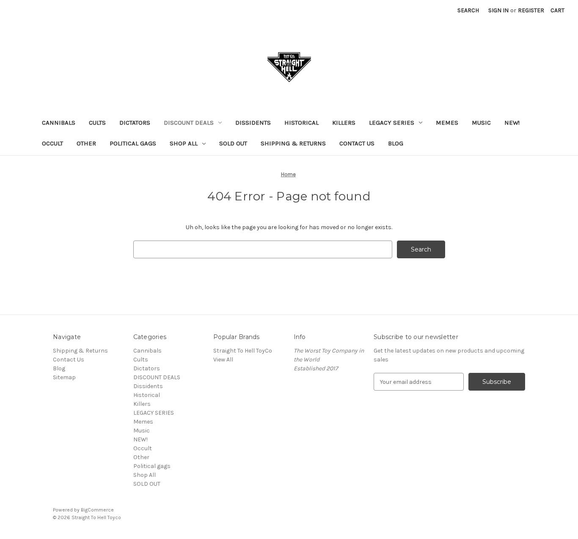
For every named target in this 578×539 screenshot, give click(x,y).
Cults (97, 122)
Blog (395, 143)
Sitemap (64, 377)
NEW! (512, 122)
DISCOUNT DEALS (189, 122)
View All (223, 359)
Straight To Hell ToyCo (242, 350)
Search (468, 10)
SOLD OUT (233, 143)
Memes (447, 122)
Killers (343, 122)
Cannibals (58, 122)
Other (86, 143)
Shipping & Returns (293, 143)
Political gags (133, 143)
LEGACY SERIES (391, 122)
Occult (52, 143)
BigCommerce (97, 510)
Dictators (134, 122)
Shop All (184, 143)
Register (531, 10)
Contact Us (356, 143)
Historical (301, 122)
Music (481, 122)
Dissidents (253, 122)
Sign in (498, 10)
